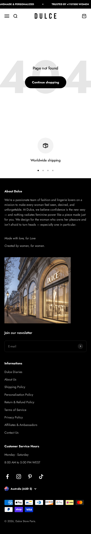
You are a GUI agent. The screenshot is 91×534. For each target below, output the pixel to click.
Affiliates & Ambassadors (20, 425)
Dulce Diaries (13, 372)
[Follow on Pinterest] (30, 477)
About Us (10, 379)
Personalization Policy (18, 394)
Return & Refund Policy (19, 402)
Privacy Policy (13, 417)
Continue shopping (45, 82)
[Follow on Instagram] (19, 477)
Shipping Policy (14, 387)
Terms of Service (15, 410)
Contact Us (11, 432)
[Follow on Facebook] (7, 477)
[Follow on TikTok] (41, 477)
